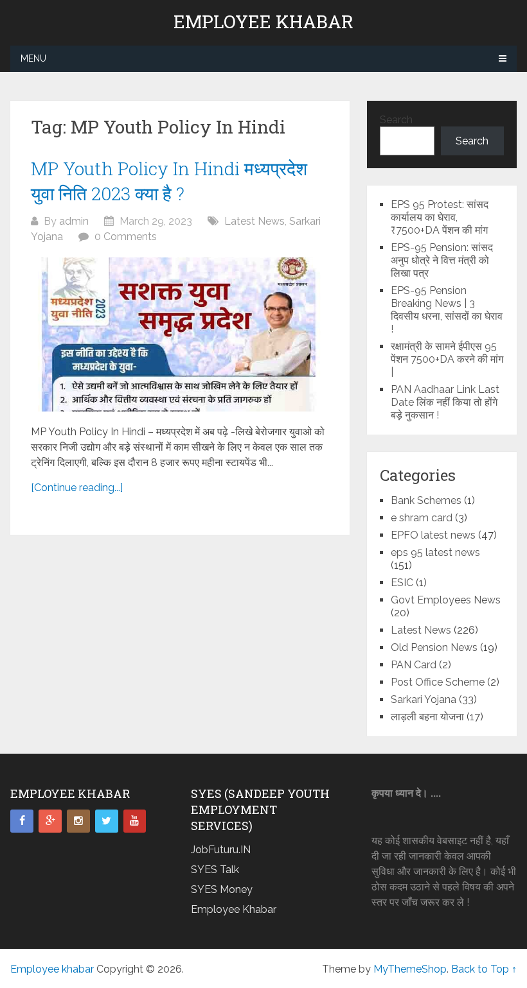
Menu (33, 58)
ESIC (402, 582)
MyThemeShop (410, 969)
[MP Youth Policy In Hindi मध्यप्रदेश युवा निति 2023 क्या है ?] (180, 334)
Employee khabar (263, 22)
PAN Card (413, 665)
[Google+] (50, 821)
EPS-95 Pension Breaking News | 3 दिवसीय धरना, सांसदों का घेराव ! (447, 309)
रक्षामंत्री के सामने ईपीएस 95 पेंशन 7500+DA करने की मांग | (447, 359)
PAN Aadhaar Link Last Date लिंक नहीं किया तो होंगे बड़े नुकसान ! (445, 402)
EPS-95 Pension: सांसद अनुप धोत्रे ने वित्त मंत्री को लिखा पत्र (442, 260)
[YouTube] (135, 821)
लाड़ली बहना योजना (427, 717)
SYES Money (222, 889)
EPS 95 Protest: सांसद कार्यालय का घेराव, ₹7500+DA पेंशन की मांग (439, 217)
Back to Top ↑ (484, 969)
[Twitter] (106, 821)
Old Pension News (434, 647)
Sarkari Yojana (423, 699)
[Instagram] (78, 821)
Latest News (254, 221)
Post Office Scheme (438, 682)
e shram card (421, 518)
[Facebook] (21, 821)
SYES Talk (215, 869)
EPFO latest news (433, 535)
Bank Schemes (426, 500)
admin (74, 221)
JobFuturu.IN (221, 850)
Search (396, 120)
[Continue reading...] (77, 487)
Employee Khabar (233, 909)
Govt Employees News (446, 600)
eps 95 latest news (435, 552)
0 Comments (125, 236)
